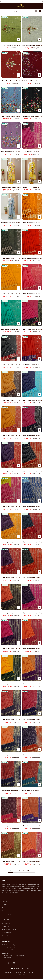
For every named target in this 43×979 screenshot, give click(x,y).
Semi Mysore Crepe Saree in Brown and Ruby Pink (11, 826)
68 (28, 870)
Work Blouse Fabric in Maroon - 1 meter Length (32, 81)
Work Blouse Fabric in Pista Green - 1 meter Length (11, 45)
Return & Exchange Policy (9, 929)
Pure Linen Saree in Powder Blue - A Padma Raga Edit (11, 223)
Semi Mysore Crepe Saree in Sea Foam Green (11, 329)
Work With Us (6, 905)
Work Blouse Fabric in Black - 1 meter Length (32, 116)
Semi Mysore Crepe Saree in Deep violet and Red (11, 471)
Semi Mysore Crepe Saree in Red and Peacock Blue (32, 790)
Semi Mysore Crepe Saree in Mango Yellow (11, 294)
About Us (4, 911)
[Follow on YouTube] (14, 963)
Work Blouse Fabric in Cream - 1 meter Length (32, 45)
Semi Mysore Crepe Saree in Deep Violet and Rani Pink (31, 613)
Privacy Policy (5, 926)
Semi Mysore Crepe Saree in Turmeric (31, 223)
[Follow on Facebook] (3, 963)
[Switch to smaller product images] (40, 11)
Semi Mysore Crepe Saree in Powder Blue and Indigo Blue (31, 507)
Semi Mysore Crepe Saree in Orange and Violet (31, 826)
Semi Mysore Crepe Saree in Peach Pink (31, 294)
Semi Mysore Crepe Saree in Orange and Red (31, 861)
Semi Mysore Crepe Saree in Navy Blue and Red (31, 471)
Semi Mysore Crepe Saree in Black (11, 258)
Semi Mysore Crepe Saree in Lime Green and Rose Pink (11, 507)
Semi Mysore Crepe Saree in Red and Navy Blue (32, 365)
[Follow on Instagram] (9, 963)
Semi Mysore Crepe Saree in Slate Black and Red (11, 365)
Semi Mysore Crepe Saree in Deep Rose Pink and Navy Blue (32, 719)
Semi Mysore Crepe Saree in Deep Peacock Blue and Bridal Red (32, 542)
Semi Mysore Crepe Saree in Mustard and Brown (11, 400)
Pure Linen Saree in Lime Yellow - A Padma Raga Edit (11, 187)
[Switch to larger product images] (36, 11)
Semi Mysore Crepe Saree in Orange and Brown (11, 613)
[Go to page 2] (32, 870)
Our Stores (5, 908)
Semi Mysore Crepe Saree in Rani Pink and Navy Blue (31, 436)
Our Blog (4, 902)
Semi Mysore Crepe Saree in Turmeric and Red (11, 436)
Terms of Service (6, 936)
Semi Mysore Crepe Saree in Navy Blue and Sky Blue (31, 400)
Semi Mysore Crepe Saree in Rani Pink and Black (31, 329)
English (28, 968)
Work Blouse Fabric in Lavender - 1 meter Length (11, 152)
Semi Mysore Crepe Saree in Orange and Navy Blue (11, 755)
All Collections (6, 923)
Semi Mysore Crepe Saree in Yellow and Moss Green (11, 684)
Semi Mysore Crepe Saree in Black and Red (31, 578)
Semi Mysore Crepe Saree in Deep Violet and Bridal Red (11, 578)
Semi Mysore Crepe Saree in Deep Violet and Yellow (11, 542)
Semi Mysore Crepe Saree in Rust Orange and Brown (11, 861)
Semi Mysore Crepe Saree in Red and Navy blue (11, 790)
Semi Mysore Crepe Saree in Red (32, 258)
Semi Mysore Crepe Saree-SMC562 (32, 152)
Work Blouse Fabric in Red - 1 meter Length (11, 81)
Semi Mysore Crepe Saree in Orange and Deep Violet (31, 684)
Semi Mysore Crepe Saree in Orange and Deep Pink (31, 649)
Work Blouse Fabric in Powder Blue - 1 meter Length (11, 116)
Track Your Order (6, 914)
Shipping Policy (6, 933)
